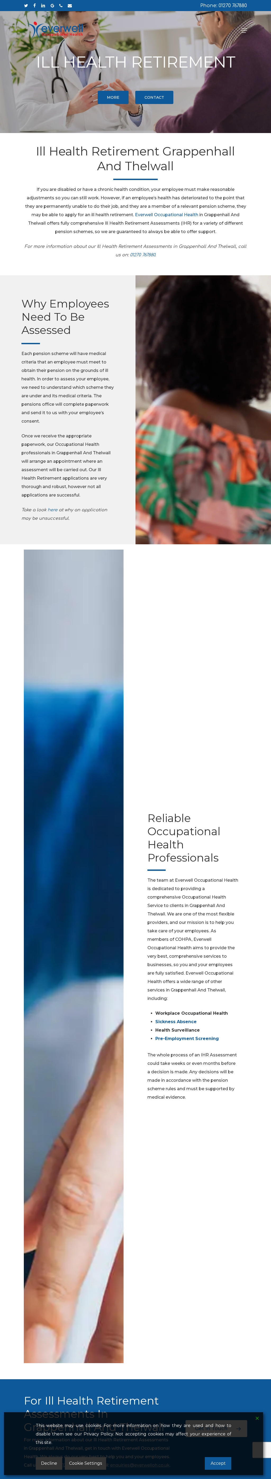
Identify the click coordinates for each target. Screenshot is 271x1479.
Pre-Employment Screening (187, 1038)
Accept (218, 1463)
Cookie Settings (85, 1463)
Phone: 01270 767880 (223, 5)
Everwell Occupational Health (166, 214)
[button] (244, 30)
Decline (49, 1463)
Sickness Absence (176, 1021)
